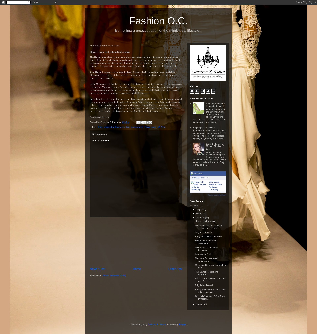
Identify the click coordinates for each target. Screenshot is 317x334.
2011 (196, 205)
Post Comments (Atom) (114, 275)
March (199, 213)
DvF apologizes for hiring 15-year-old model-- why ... (209, 227)
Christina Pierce (198, 177)
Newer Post (97, 269)
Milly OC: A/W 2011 (204, 232)
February (200, 218)
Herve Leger (150, 127)
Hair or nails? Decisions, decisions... (206, 248)
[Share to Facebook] (147, 122)
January (200, 304)
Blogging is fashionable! (204, 127)
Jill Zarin (161, 127)
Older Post (175, 269)
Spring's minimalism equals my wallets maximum (210, 290)
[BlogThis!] (141, 122)
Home (137, 269)
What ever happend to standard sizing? (215, 105)
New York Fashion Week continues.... (207, 259)
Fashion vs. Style (203, 254)
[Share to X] (144, 122)
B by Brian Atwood (204, 285)
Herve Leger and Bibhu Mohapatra (206, 242)
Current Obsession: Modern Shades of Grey (215, 146)
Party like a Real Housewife (208, 236)
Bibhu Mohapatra (106, 127)
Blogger (182, 324)
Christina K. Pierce (157, 324)
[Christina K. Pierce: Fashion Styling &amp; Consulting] (199, 189)
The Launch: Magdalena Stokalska (206, 273)
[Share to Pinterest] (150, 122)
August (199, 209)
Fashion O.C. (158, 20)
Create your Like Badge (217, 195)
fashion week (137, 127)
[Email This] (138, 122)
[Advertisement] (136, 242)
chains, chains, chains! (206, 221)
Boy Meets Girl (122, 127)
